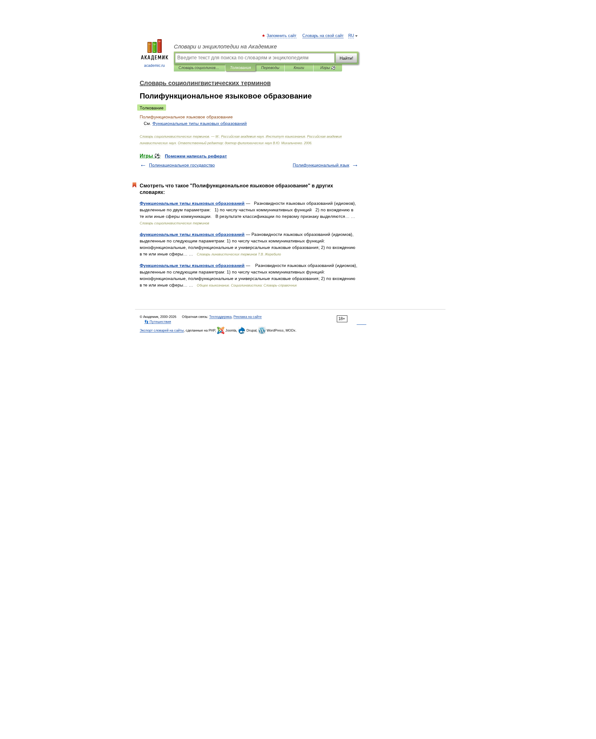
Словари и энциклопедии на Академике (225, 47)
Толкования (240, 68)
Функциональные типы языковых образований (192, 203)
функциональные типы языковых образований (192, 234)
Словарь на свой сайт (323, 36)
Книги (299, 68)
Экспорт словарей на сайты (162, 330)
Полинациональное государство (182, 165)
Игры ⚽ (328, 68)
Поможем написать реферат (196, 156)
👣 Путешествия (157, 322)
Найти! (346, 58)
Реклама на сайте (247, 317)
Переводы (270, 68)
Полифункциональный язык (321, 165)
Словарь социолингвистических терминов (199, 68)
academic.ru (154, 65)
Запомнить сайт (281, 36)
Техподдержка (220, 317)
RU (351, 36)
